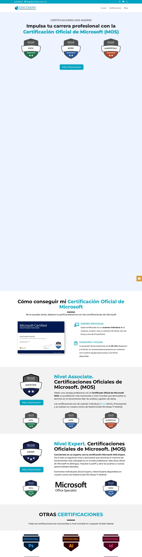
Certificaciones (115, 8)
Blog (126, 8)
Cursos (103, 8)
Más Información (71, 67)
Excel (102, 404)
